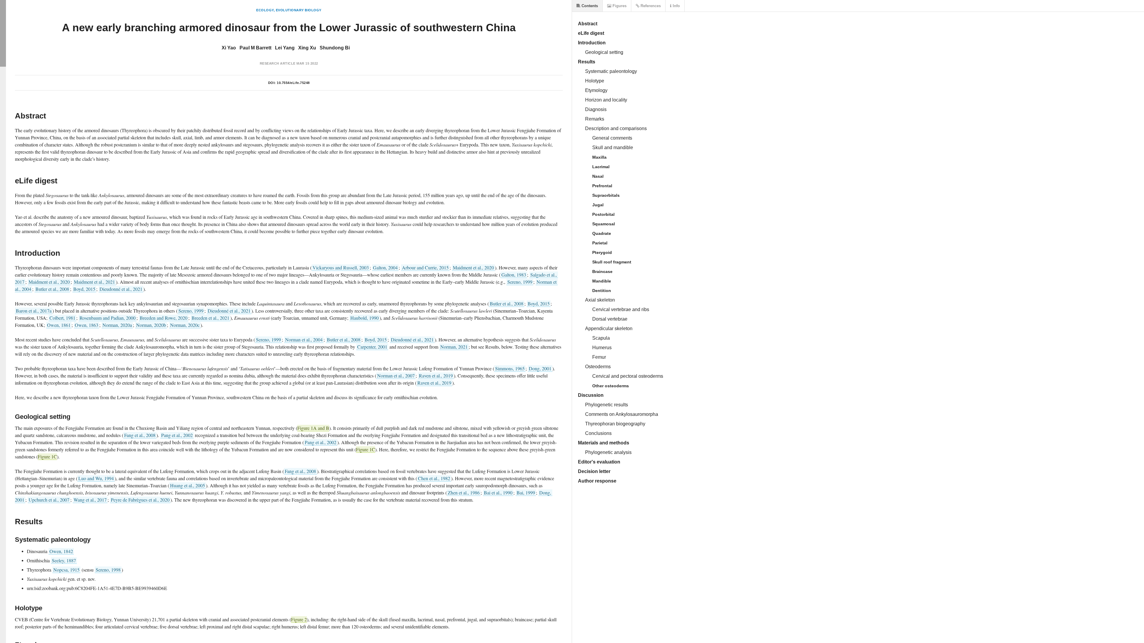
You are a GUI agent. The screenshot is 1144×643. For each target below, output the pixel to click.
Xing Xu (307, 47)
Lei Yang (285, 47)
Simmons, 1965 (510, 368)
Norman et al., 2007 (396, 375)
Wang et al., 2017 (90, 500)
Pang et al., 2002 (177, 435)
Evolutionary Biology (298, 10)
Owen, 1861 (59, 325)
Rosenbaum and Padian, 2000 (108, 318)
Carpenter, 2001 (372, 347)
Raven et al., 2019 (436, 375)
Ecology (265, 10)
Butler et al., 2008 (52, 289)
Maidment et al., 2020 (473, 267)
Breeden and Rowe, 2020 (163, 318)
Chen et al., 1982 (434, 478)
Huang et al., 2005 (187, 485)
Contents (589, 6)
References (650, 6)
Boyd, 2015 (84, 289)
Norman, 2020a (117, 325)
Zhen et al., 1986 (464, 492)
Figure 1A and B (313, 428)
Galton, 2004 (385, 267)
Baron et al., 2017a (34, 311)
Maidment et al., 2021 (94, 282)
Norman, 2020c (185, 325)
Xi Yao (229, 47)
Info (676, 6)
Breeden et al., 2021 (210, 318)
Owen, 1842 (61, 551)
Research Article (278, 63)
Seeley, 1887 (64, 560)
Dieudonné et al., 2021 (121, 289)
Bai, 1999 (526, 492)
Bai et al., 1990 (498, 492)
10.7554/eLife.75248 (293, 83)
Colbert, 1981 (62, 318)
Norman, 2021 (454, 347)
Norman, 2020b (151, 325)
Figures (619, 6)
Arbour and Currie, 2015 (425, 267)
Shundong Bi (335, 47)
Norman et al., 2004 (304, 339)
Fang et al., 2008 (140, 435)
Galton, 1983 (513, 274)
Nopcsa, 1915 (66, 569)
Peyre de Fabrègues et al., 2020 (140, 500)
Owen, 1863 (86, 325)
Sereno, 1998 (108, 569)
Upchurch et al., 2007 (49, 500)
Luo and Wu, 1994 (96, 478)
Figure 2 (299, 619)
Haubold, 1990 (364, 318)
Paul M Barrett (255, 47)
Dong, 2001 (540, 368)
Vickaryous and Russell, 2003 (341, 267)
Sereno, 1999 (519, 282)
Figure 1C (365, 449)
